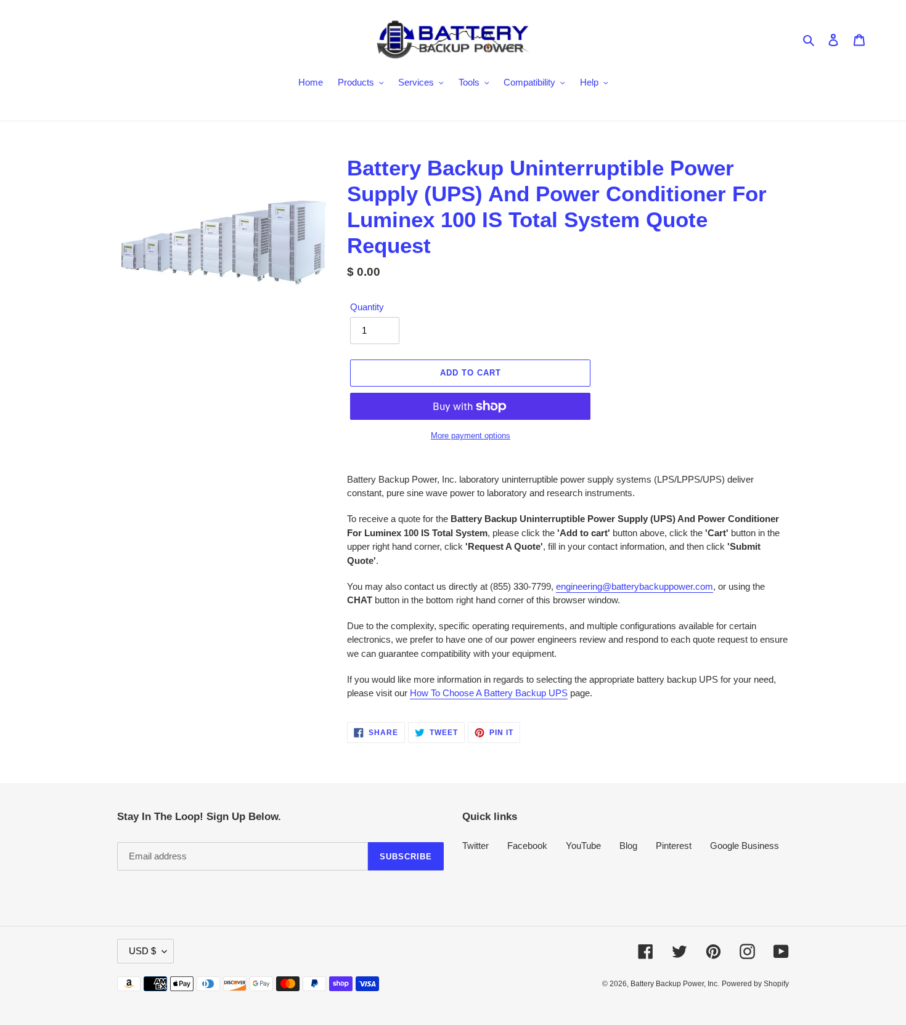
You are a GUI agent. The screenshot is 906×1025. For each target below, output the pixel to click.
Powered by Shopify (755, 983)
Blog (628, 845)
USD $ (142, 951)
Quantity (367, 307)
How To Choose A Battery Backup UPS (489, 693)
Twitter (475, 845)
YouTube (583, 845)
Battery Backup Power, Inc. (675, 983)
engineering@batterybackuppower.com (634, 586)
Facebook (527, 845)
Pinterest (674, 845)
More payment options (470, 435)
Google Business (744, 845)
